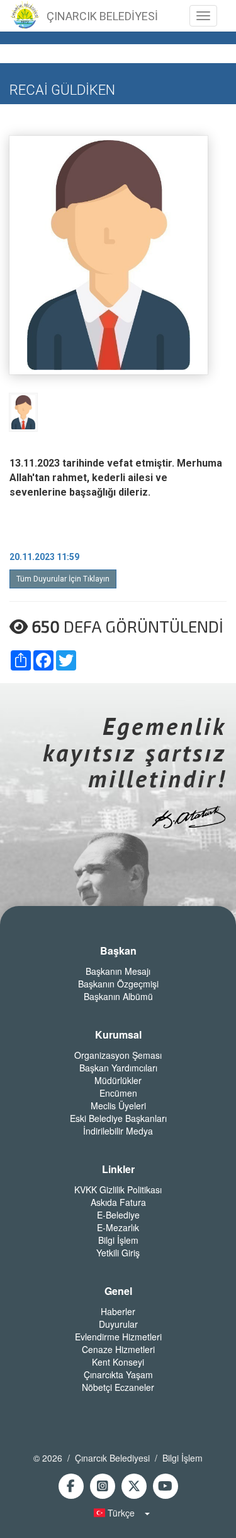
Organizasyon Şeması (118, 1055)
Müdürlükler (118, 1080)
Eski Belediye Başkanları (118, 1118)
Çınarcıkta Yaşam (118, 1374)
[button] (118, 1512)
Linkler (118, 1169)
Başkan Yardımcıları (118, 1067)
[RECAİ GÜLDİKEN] (23, 412)
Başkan (118, 951)
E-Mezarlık (118, 1227)
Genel (118, 1291)
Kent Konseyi (118, 1362)
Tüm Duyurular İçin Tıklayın (63, 579)
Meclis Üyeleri (118, 1105)
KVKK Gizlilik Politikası (118, 1189)
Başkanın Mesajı (118, 971)
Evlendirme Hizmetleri (118, 1336)
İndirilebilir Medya (118, 1130)
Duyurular (118, 1324)
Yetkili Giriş (118, 1252)
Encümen (118, 1093)
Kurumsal (118, 1035)
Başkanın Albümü (118, 996)
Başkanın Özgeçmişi (118, 983)
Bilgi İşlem (118, 1240)
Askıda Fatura (118, 1202)
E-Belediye (118, 1214)
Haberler (118, 1311)
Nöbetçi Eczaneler (118, 1387)
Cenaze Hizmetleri (118, 1349)
